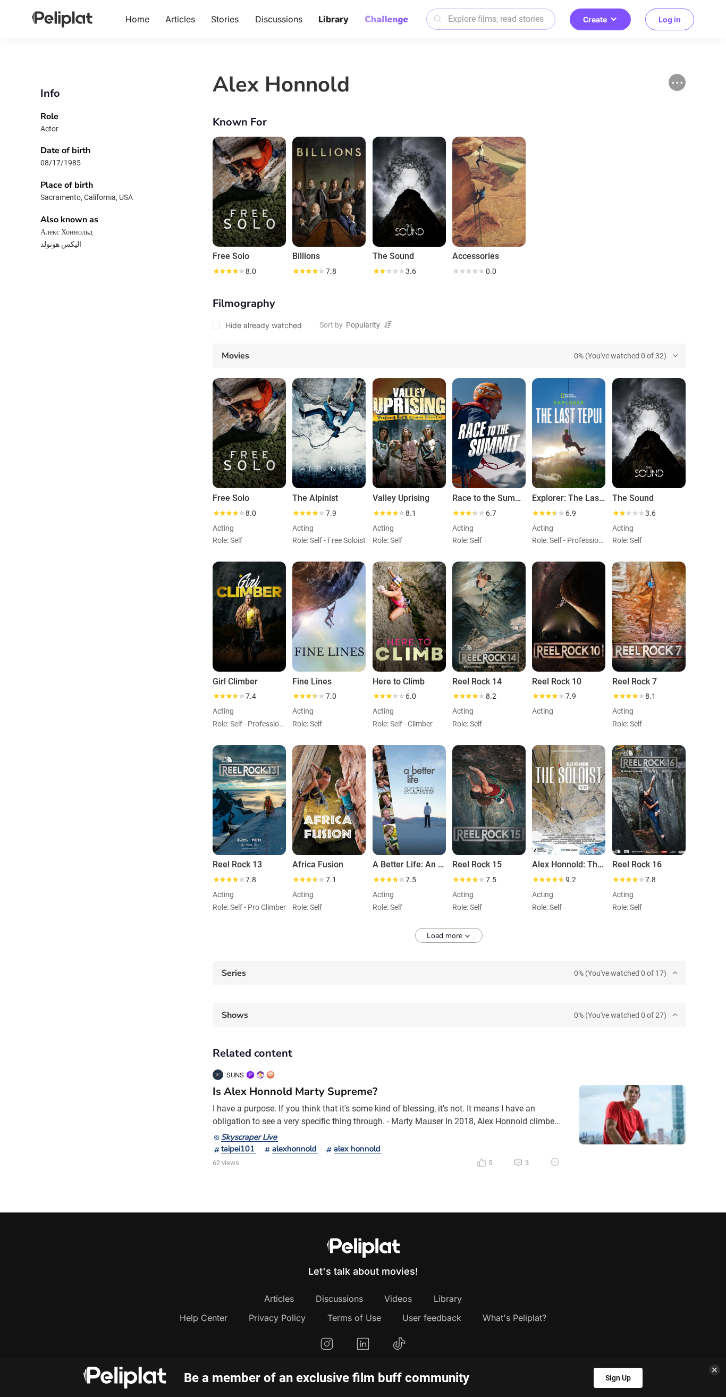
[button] (677, 82)
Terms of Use (354, 1318)
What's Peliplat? (514, 1318)
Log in (670, 19)
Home (137, 19)
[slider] (228, 271)
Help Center (203, 1318)
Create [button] (595, 19)
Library (333, 19)
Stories (225, 19)
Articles (180, 19)
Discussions (278, 19)
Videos (398, 1298)
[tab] (449, 356)
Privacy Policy (277, 1318)
